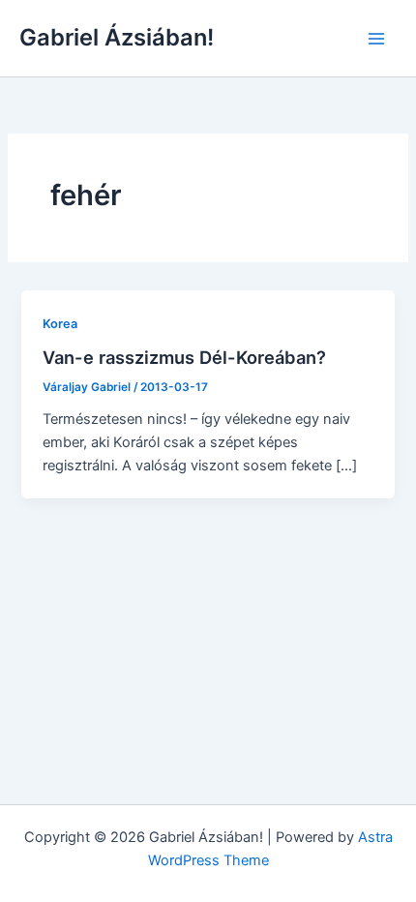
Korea (60, 323)
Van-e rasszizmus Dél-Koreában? (184, 357)
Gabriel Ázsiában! (116, 37)
